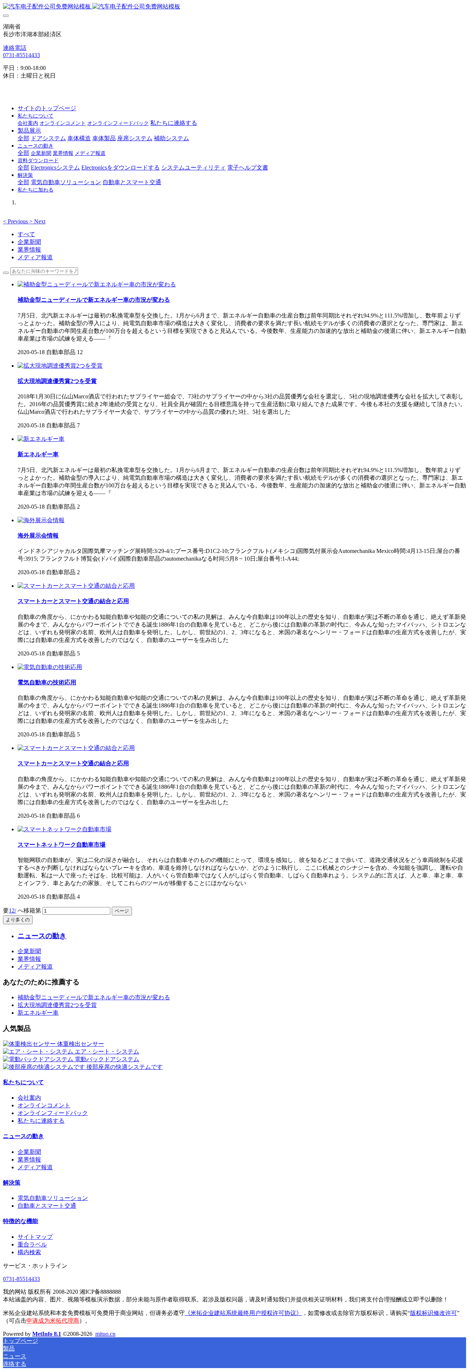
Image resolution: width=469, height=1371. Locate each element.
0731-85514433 (21, 55)
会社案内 (29, 1098)
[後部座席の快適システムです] (44, 1067)
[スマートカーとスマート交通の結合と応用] (76, 586)
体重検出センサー (80, 1044)
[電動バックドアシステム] (39, 1059)
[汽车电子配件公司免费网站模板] (234, 7)
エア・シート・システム (107, 1051)
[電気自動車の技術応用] (50, 667)
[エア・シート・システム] (39, 1051)
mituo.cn (105, 1334)
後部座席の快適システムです (124, 1067)
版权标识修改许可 (433, 1313)
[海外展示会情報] (41, 520)
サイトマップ (35, 1237)
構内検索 (29, 1252)
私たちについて (23, 1082)
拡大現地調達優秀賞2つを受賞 (57, 1005)
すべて (26, 234)
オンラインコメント (44, 1105)
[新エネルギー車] (41, 439)
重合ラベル (32, 1244)
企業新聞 (29, 242)
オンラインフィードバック (53, 1113)
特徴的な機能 (20, 1221)
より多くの (18, 919)
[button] (16, 221)
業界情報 (29, 249)
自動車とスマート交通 (47, 1206)
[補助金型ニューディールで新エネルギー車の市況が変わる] (97, 284)
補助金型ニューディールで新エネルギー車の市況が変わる (94, 997)
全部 (23, 138)
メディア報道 (35, 257)
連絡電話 (14, 48)
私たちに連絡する (41, 1121)
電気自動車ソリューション (53, 1198)
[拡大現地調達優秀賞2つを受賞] (60, 366)
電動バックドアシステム (107, 1059)
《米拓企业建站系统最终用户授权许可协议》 (243, 1313)
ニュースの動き (23, 1136)
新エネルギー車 (38, 1013)
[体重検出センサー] (30, 1044)
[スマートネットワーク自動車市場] (64, 829)
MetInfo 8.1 (46, 1334)
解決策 (12, 1182)
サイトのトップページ (47, 108)
